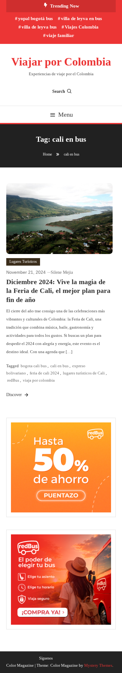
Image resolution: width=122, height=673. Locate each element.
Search (58, 91)
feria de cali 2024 (44, 373)
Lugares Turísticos (23, 261)
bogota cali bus (34, 365)
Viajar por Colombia (61, 62)
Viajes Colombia (82, 26)
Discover (14, 394)
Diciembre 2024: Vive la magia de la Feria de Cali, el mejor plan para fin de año (58, 291)
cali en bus (59, 365)
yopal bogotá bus (35, 18)
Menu (65, 114)
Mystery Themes (98, 665)
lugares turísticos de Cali (84, 373)
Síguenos (46, 658)
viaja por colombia (39, 380)
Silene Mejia (62, 272)
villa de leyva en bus (81, 18)
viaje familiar (60, 35)
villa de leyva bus (39, 26)
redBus (13, 380)
